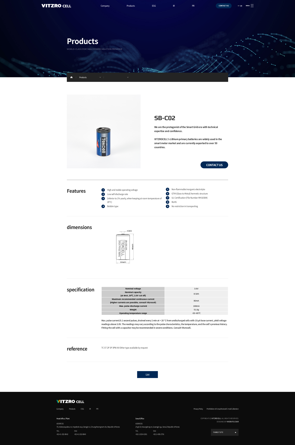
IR (174, 5)
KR (238, 6)
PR (193, 5)
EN (241, 6)
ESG (154, 5)
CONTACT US (224, 6)
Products (131, 5)
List (147, 374)
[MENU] (252, 5)
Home (71, 77)
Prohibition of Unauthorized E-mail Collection (223, 409)
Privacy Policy (198, 409)
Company (105, 5)
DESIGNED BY (228, 422)
